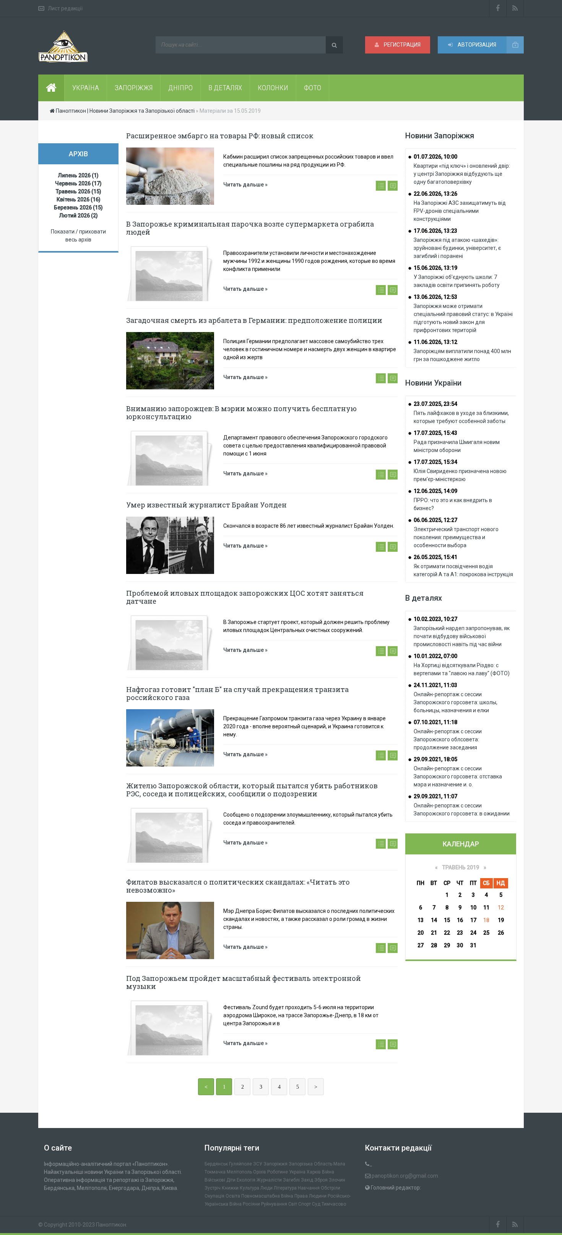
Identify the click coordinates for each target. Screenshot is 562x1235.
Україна (297, 1172)
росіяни (251, 1204)
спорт (304, 1204)
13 (420, 920)
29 (447, 945)
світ (292, 1204)
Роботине (277, 1172)
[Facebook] (498, 8)
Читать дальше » (245, 185)
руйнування (274, 1204)
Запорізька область (310, 1164)
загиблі (291, 1180)
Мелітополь (239, 1172)
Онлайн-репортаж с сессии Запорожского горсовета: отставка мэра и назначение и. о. (458, 776)
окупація (214, 1196)
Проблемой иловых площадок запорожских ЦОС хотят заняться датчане (245, 597)
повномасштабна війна (267, 1196)
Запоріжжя (275, 1164)
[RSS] (515, 8)
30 (460, 945)
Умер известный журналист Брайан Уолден (206, 504)
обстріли (330, 1188)
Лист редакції (65, 8)
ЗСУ (257, 1164)
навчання (309, 1188)
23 (460, 933)
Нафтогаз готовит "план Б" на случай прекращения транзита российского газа (237, 693)
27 (420, 945)
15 (447, 920)
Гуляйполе (240, 1164)
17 (473, 920)
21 (434, 933)
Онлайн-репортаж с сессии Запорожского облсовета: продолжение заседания (448, 739)
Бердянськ (216, 1164)
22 (447, 933)
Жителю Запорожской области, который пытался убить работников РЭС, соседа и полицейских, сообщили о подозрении (252, 789)
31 (473, 945)
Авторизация (476, 45)
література (285, 1188)
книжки (230, 1188)
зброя (321, 1180)
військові (215, 1180)
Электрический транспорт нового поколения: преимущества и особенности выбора (456, 537)
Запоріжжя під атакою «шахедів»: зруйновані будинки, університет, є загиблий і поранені (457, 248)
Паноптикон (111, 1225)
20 (420, 933)
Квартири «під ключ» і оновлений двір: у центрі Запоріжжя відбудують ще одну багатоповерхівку (462, 174)
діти (231, 1180)
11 (486, 907)
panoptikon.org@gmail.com (405, 1176)
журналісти (269, 1180)
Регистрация (402, 45)
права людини (310, 1196)
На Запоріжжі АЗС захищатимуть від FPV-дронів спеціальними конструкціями (460, 211)
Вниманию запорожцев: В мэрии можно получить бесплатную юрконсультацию (241, 412)
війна (328, 1172)
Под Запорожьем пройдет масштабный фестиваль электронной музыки (243, 982)
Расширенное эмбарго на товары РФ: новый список (219, 135)
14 (434, 920)
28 (434, 945)
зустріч (213, 1188)
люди (266, 1188)
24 (473, 933)
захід (307, 1180)
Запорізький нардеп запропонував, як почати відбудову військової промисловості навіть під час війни (462, 636)
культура (249, 1188)
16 (460, 920)
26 (501, 933)
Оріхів (259, 1172)
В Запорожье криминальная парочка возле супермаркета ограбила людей (250, 228)
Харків (314, 1172)
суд (316, 1204)
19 (501, 920)
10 (473, 907)
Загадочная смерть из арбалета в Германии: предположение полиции (254, 320)
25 (486, 933)
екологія (246, 1180)
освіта (233, 1196)
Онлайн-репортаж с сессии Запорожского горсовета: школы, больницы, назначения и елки (455, 702)
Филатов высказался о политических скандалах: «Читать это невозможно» (238, 886)
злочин (337, 1180)
